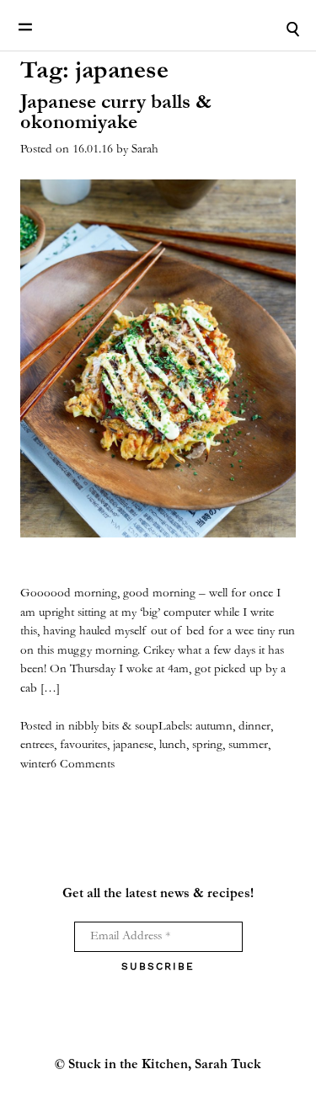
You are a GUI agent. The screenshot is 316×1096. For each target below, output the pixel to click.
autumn (214, 726)
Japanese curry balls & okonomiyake (116, 114)
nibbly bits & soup (113, 726)
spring (207, 745)
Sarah (144, 149)
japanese (133, 745)
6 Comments (83, 764)
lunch (172, 745)
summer (248, 745)
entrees (37, 745)
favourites (83, 745)
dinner (254, 726)
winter (35, 764)
